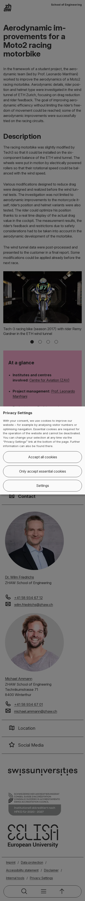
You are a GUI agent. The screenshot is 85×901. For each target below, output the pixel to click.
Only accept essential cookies (42, 471)
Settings (42, 486)
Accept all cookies (42, 457)
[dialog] (42, 450)
